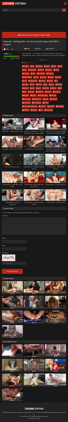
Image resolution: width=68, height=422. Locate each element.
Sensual (26, 88)
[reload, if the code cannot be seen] (8, 260)
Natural (51, 81)
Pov (46, 84)
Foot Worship (37, 102)
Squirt (39, 88)
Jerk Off (44, 77)
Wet (25, 91)
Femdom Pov (37, 99)
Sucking (46, 88)
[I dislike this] (12, 49)
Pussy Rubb (49, 110)
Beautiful (40, 66)
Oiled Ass (51, 106)
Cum (60, 66)
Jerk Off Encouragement (30, 106)
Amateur (26, 66)
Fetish (14, 3)
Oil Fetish (43, 106)
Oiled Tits (26, 110)
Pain (33, 84)
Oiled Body (61, 106)
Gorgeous (50, 73)
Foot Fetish (42, 73)
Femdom (49, 70)
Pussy (52, 84)
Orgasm (26, 84)
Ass (33, 66)
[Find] (64, 10)
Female (42, 70)
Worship (32, 91)
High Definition (28, 77)
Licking (59, 77)
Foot (34, 73)
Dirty (25, 70)
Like (7, 49)
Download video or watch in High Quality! (34, 35)
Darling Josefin (44, 95)
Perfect (39, 84)
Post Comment (12, 271)
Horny (36, 77)
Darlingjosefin (32, 62)
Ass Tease (57, 91)
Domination (33, 70)
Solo (33, 88)
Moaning (43, 81)
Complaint (51, 48)
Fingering (26, 73)
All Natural (40, 91)
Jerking (51, 77)
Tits (61, 88)
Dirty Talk (53, 95)
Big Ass (48, 66)
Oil (57, 81)
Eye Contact (27, 99)
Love (25, 81)
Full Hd (46, 102)
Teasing (54, 88)
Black (54, 66)
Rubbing (59, 84)
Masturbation (33, 81)
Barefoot (26, 95)
